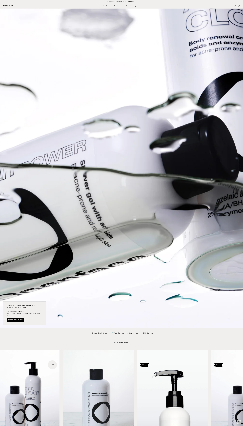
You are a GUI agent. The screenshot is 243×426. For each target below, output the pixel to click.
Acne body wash (119, 6)
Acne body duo (107, 6)
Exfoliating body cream (133, 6)
